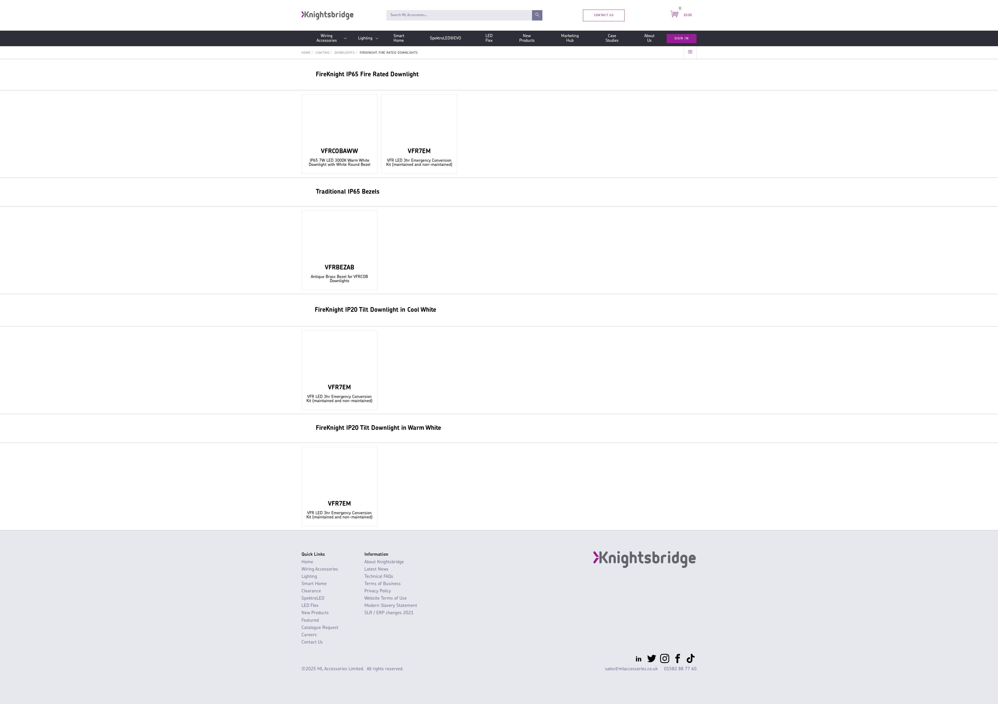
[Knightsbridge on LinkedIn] (639, 660)
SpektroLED (312, 598)
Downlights (344, 53)
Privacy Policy (377, 591)
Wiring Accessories (327, 38)
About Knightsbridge (384, 562)
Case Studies (612, 38)
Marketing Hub (570, 38)
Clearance (311, 591)
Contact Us (604, 15)
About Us (649, 38)
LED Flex (489, 38)
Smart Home (398, 38)
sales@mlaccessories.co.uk (631, 669)
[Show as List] (690, 52)
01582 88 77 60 (680, 669)
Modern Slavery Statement (390, 606)
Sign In (681, 38)
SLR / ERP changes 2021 (388, 613)
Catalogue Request (319, 628)
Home (305, 53)
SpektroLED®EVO (445, 38)
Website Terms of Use (385, 598)
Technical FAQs (378, 576)
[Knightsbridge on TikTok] (691, 660)
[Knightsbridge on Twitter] (652, 660)
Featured (310, 620)
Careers (309, 635)
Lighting (365, 38)
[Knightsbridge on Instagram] (665, 660)
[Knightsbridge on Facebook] (678, 660)
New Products (527, 38)
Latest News (376, 569)
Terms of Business (382, 584)
